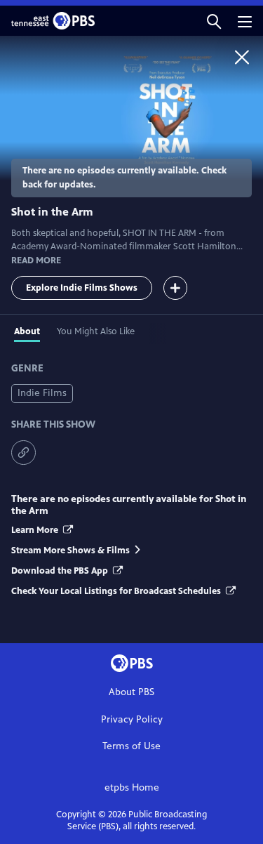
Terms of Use (131, 746)
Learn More (35, 530)
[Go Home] (242, 57)
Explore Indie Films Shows (81, 288)
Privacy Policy (132, 719)
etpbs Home (131, 787)
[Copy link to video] (23, 452)
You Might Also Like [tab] (96, 331)
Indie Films (42, 393)
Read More (36, 260)
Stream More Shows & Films (70, 550)
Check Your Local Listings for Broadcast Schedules (117, 591)
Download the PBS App (60, 570)
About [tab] (27, 331)
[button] (214, 21)
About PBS (131, 692)
